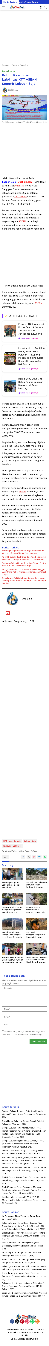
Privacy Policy (35, 1329)
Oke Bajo (11, 89)
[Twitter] (17, 1321)
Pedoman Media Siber (17, 1329)
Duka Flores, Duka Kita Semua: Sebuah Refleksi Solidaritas (36, 884)
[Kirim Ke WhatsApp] (45, 857)
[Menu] (4, 7)
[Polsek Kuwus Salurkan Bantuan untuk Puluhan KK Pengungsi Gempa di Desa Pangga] (12, 949)
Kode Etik (12, 1332)
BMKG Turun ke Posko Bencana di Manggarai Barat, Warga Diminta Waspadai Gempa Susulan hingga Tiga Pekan (23, 1190)
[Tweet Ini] (29, 857)
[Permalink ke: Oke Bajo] (5, 89)
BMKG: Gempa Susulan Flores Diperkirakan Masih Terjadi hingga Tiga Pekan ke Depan (36, 959)
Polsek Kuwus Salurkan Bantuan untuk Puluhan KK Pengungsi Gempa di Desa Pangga (12, 960)
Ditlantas (19, 185)
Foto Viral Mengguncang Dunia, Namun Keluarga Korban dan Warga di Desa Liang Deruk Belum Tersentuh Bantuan (36, 935)
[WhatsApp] (32, 1321)
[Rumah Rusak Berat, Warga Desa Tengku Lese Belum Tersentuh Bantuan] (12, 924)
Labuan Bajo (30, 841)
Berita (4, 71)
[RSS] (37, 1321)
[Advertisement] (24, 38)
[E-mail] (8, 614)
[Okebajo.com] (16, 7)
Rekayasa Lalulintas (12, 846)
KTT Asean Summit (12, 841)
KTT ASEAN (20, 196)
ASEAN (22, 221)
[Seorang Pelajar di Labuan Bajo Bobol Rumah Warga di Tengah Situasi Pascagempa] (12, 874)
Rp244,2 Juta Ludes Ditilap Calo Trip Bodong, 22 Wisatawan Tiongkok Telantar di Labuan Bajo (24, 558)
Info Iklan (25, 1335)
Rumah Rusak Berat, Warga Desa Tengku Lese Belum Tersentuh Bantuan (12, 935)
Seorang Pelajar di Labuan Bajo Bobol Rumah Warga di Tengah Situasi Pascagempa (23, 551)
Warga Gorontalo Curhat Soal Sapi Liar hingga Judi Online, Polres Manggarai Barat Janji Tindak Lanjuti (24, 572)
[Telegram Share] (39, 857)
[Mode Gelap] (40, 7)
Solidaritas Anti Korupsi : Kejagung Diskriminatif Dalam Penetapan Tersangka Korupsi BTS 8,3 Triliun (23, 1286)
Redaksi (37, 1332)
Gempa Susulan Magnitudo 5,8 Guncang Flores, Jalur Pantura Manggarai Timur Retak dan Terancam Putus (36, 910)
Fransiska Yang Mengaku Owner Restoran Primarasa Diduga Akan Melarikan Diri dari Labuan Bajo (24, 1276)
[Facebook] (12, 1321)
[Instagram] (27, 1321)
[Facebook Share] (23, 857)
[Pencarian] (45, 7)
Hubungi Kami (25, 1332)
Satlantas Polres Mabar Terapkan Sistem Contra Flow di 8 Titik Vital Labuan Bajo (24, 564)
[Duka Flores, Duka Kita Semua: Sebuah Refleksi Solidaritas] (36, 874)
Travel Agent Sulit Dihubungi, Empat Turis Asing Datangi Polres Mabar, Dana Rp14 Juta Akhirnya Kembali (24, 580)
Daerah (11, 71)
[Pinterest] (22, 1321)
